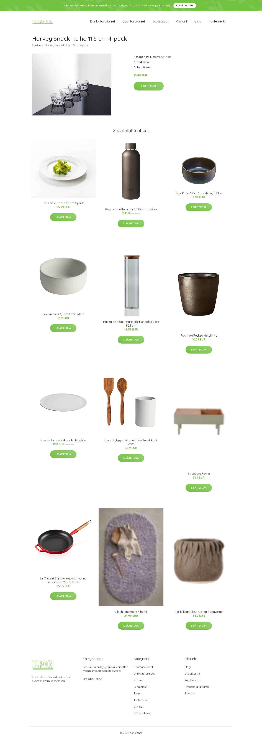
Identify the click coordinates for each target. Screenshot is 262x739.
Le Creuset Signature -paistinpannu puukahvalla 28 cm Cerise (63, 580)
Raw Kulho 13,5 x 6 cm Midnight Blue (199, 193)
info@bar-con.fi (92, 678)
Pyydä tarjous (184, 5)
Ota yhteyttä (192, 673)
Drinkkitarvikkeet (102, 21)
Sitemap (189, 693)
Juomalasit (160, 21)
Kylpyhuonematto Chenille (131, 612)
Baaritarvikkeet (133, 21)
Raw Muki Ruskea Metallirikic (199, 335)
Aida (168, 57)
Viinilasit (181, 21)
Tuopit (137, 693)
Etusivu (36, 45)
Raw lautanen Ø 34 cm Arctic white (63, 440)
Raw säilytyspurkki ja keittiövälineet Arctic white (131, 442)
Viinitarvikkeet (142, 713)
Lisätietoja (148, 86)
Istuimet (138, 680)
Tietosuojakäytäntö (196, 686)
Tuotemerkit (217, 21)
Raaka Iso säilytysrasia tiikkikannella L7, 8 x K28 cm (131, 323)
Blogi (198, 21)
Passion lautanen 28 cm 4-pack (63, 203)
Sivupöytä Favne (199, 473)
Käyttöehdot (192, 680)
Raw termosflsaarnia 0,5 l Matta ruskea (131, 209)
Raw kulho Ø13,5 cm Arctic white (63, 314)
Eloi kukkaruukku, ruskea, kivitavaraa (199, 612)
